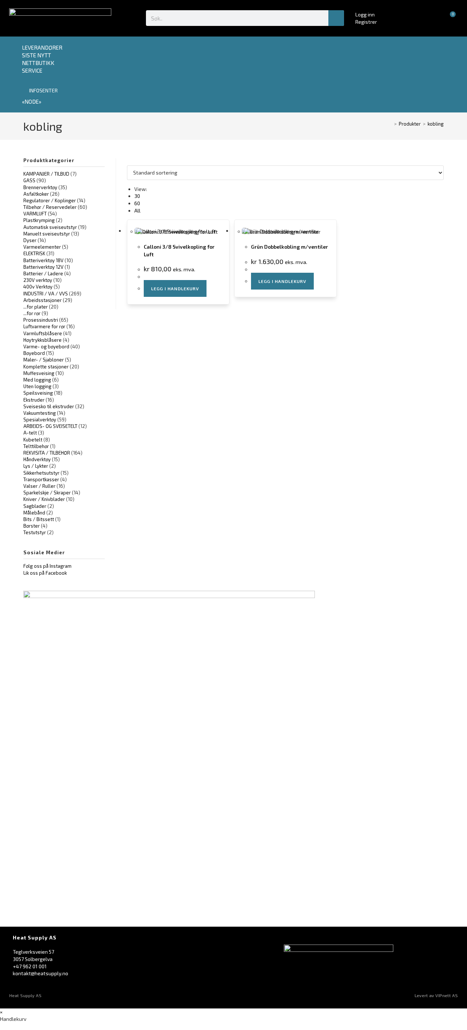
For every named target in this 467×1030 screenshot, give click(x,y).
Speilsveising (38, 393)
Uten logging (37, 386)
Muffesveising (38, 373)
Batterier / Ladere (43, 273)
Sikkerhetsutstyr (41, 473)
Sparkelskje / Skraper (47, 492)
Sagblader (34, 506)
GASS (29, 180)
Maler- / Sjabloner (43, 360)
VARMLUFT (35, 214)
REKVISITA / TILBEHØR (46, 453)
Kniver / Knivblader (44, 499)
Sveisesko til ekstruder (48, 406)
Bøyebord (34, 353)
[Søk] (336, 18)
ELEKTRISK (34, 253)
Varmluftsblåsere (42, 333)
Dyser (29, 240)
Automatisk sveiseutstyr (50, 227)
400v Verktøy (38, 287)
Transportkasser (41, 479)
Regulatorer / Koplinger (49, 200)
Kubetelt (32, 440)
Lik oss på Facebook (45, 573)
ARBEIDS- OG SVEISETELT (50, 426)
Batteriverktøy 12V (43, 267)
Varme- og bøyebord (46, 346)
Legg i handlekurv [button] (175, 288)
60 (137, 203)
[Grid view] (129, 161)
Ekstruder (34, 400)
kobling (436, 124)
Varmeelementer (42, 247)
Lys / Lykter (35, 466)
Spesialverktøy (39, 419)
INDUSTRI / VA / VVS (45, 293)
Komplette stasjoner (46, 367)
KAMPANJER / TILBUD (46, 174)
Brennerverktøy (40, 187)
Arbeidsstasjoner (42, 300)
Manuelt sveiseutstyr (46, 234)
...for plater (35, 307)
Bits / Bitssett (38, 519)
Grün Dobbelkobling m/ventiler (289, 247)
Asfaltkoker (36, 194)
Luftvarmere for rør (44, 326)
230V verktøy (37, 280)
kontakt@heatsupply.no (40, 973)
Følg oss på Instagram (47, 566)
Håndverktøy (37, 459)
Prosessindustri (40, 320)
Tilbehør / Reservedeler (50, 207)
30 (137, 196)
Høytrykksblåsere (42, 340)
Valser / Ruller (39, 486)
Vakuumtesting (39, 413)
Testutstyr (34, 532)
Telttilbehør (36, 446)
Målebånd (34, 513)
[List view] (133, 161)
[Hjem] (390, 124)
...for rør (31, 313)
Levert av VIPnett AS (436, 995)
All (137, 210)
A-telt (30, 433)
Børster (31, 526)
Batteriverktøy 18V (43, 260)
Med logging (37, 380)
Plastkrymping (39, 220)
